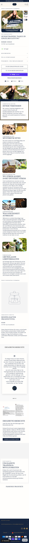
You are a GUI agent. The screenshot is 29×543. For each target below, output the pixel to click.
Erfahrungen (18, 423)
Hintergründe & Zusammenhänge (12, 524)
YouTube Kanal (6, 434)
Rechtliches (5, 520)
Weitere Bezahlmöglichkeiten (14, 78)
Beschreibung (6, 53)
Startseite (3, 8)
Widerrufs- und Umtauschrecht (12, 61)
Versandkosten (11, 44)
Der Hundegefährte (6, 34)
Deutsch (5, 532)
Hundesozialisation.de (8, 111)
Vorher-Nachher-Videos (9, 429)
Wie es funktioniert (8, 57)
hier (12, 425)
